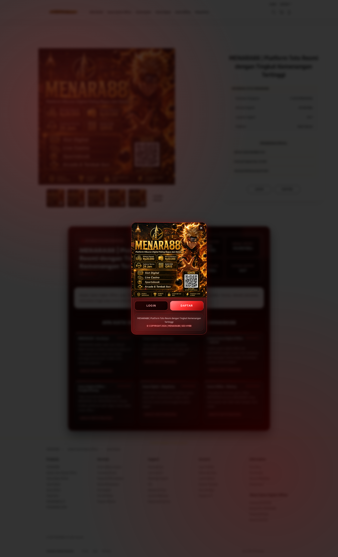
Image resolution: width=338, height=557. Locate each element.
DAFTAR (187, 305)
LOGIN (151, 305)
